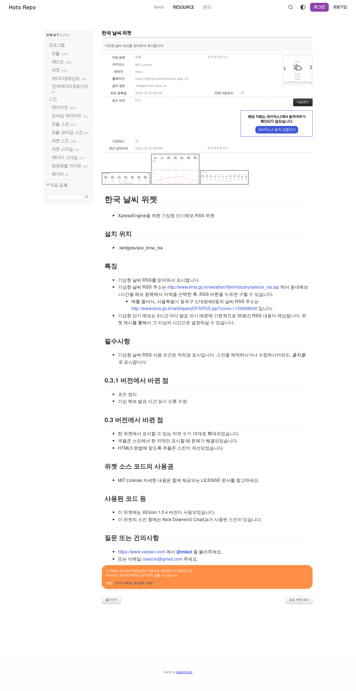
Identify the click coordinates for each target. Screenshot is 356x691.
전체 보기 (52, 35)
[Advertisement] (178, 623)
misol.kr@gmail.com (162, 559)
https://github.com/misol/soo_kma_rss (162, 79)
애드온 (58, 62)
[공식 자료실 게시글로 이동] (134, 583)
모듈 (56, 53)
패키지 (58, 174)
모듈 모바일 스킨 (67, 132)
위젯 (56, 70)
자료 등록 (59, 185)
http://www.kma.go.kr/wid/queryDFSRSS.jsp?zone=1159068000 (194, 308)
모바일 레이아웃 (67, 115)
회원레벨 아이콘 (66, 166)
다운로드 (303, 102)
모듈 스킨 (60, 124)
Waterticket (184, 672)
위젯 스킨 (60, 140)
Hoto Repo (22, 7)
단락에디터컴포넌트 (70, 86)
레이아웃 (60, 107)
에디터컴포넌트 (66, 78)
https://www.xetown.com (141, 551)
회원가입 (340, 7)
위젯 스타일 (62, 149)
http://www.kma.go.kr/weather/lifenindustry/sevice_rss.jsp (223, 287)
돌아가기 (111, 600)
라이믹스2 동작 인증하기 (276, 130)
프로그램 (57, 45)
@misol (184, 551)
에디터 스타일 (65, 157)
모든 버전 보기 (299, 600)
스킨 (53, 99)
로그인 (319, 7)
